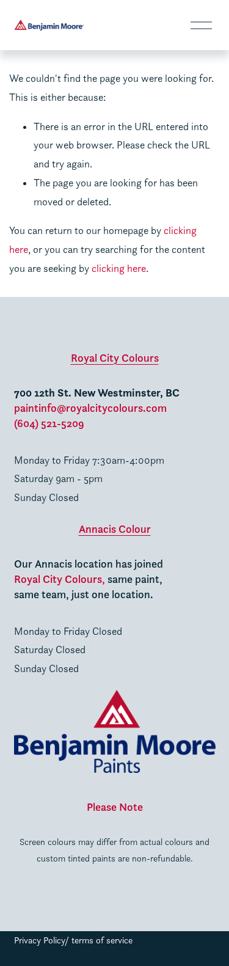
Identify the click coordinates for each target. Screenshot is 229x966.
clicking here (119, 268)
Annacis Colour (115, 529)
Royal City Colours (115, 358)
